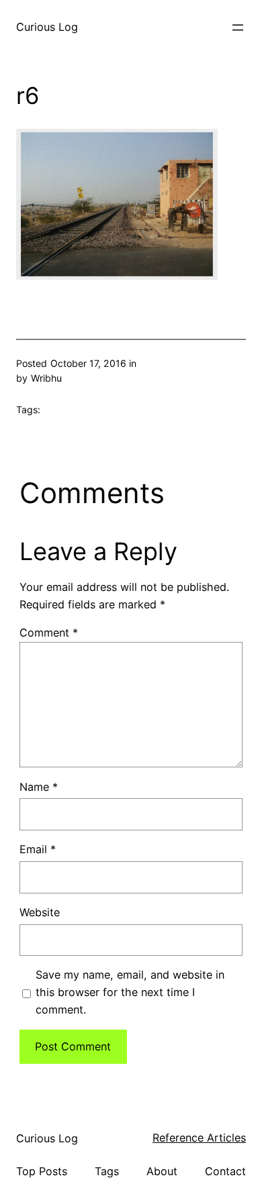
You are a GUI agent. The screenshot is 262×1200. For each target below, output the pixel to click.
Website (39, 912)
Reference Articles (199, 1137)
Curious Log (47, 27)
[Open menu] (238, 27)
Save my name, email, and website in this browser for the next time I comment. (130, 992)
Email (37, 849)
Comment (48, 632)
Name (38, 787)
